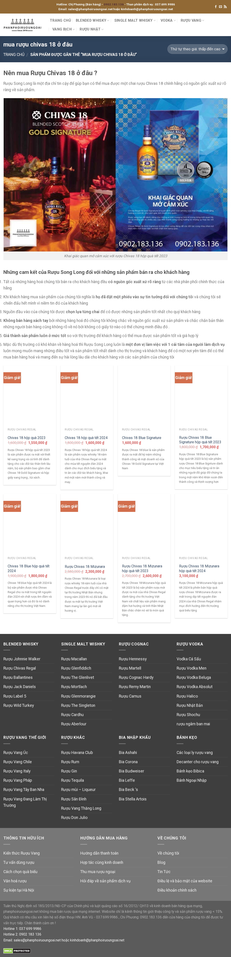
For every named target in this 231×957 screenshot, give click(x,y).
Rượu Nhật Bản (190, 705)
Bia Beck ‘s (128, 789)
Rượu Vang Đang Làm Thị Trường (25, 802)
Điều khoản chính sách (176, 890)
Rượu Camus (130, 696)
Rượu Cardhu (72, 714)
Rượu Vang (191, 20)
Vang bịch (62, 29)
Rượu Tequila (72, 780)
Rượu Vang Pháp (17, 780)
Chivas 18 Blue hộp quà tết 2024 (28, 568)
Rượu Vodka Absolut (195, 686)
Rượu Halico (187, 696)
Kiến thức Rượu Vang (21, 853)
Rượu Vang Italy (16, 771)
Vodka (167, 20)
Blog (161, 862)
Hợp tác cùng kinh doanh (101, 862)
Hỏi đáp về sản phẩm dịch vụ (105, 881)
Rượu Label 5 (14, 696)
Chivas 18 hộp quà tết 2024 (86, 438)
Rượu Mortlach (74, 686)
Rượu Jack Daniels (19, 686)
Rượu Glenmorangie (78, 696)
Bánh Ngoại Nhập (192, 780)
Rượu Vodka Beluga (194, 677)
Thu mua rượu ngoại (97, 871)
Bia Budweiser (131, 771)
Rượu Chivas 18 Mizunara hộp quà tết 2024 (199, 568)
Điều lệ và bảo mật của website (184, 881)
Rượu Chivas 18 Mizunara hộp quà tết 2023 (142, 568)
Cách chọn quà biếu (20, 871)
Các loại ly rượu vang (195, 752)
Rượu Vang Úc (15, 752)
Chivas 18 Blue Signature (141, 438)
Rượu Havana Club (77, 752)
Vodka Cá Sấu (189, 659)
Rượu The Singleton (78, 705)
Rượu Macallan (74, 659)
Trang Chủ (60, 20)
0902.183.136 (114, 4)
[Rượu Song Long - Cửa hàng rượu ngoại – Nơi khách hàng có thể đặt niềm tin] (23, 25)
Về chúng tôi (168, 853)
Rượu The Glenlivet (77, 677)
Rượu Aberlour (73, 724)
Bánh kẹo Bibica (190, 771)
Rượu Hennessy (133, 659)
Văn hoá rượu (15, 881)
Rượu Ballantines (18, 677)
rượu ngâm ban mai (193, 724)
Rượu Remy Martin (135, 686)
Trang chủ (13, 54)
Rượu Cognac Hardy (136, 677)
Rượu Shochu (188, 714)
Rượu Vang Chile (17, 762)
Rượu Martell (130, 668)
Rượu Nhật (90, 29)
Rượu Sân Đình (73, 799)
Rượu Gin (69, 771)
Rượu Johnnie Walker (21, 659)
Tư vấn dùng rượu (18, 862)
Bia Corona (128, 762)
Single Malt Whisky (133, 20)
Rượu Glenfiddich (76, 668)
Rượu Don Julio (74, 817)
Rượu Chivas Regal (19, 668)
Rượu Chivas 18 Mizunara (85, 566)
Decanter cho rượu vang (198, 762)
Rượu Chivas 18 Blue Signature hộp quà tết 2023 (200, 439)
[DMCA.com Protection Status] (17, 950)
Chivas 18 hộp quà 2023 (27, 438)
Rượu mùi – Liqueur (78, 789)
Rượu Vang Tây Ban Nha (23, 789)
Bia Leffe (127, 780)
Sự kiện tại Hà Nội (18, 890)
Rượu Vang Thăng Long (81, 808)
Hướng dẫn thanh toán (99, 853)
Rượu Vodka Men (191, 668)
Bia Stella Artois (133, 799)
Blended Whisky (91, 20)
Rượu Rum (70, 762)
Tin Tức (164, 871)
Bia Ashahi (128, 752)
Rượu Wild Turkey (18, 705)
